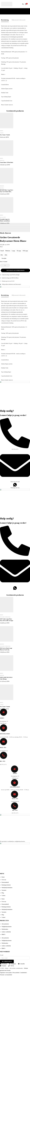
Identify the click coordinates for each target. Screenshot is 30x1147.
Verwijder (4, 258)
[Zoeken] (23, 4)
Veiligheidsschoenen (6, 926)
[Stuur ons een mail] (15, 480)
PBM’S (3, 934)
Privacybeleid (16, 972)
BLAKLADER (3, 217)
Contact (3, 895)
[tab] (5, 20)
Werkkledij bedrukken (7, 887)
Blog (3, 893)
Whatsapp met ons (15, 487)
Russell (2, 188)
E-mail (1, 955)
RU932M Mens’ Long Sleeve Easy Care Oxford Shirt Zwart (6, 191)
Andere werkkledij (6, 931)
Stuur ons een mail (15, 481)
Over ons (4, 879)
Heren (1, 130)
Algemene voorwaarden (6, 972)
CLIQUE (1, 132)
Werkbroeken (5, 929)
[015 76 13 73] (15, 447)
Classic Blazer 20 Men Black (6, 162)
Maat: (1, 246)
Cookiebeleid (23, 972)
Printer (2, 675)
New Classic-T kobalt (5, 134)
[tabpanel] (15, 65)
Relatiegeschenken (6, 885)
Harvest (2, 160)
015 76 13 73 (15, 449)
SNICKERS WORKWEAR (5, 617)
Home (3, 877)
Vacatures (4, 890)
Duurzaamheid (5, 882)
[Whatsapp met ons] (15, 486)
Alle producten (5, 924)
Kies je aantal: (3, 261)
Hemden (2, 186)
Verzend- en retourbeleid (6, 974)
